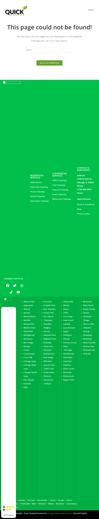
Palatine (67, 365)
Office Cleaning (59, 180)
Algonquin (28, 305)
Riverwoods (68, 376)
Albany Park (29, 302)
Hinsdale (47, 343)
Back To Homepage (49, 63)
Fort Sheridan (49, 309)
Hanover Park (49, 335)
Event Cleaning (59, 194)
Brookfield (28, 331)
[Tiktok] (11, 292)
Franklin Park (49, 305)
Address (81, 175)
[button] (88, 199)
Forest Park (48, 313)
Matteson (67, 335)
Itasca (66, 309)
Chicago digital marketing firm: (60, 513)
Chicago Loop (30, 361)
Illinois (66, 305)
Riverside (67, 372)
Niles (65, 346)
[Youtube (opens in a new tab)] (52, 2)
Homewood (48, 354)
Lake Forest (68, 320)
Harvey (46, 331)
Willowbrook (89, 350)
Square (86, 313)
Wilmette (47, 361)
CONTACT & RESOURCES (83, 169)
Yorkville (87, 354)
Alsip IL (27, 309)
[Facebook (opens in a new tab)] (47, 2)
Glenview (47, 320)
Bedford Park (30, 328)
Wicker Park (88, 346)
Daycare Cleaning (60, 190)
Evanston (47, 302)
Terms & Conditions (86, 204)
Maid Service (36, 182)
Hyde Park (48, 346)
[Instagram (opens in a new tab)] (49, 2)
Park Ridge (48, 358)
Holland (47, 384)
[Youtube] (18, 292)
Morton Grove (69, 343)
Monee (66, 339)
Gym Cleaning (58, 185)
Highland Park (49, 339)
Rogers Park (68, 380)
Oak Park (67, 361)
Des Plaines (29, 380)
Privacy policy (83, 214)
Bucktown (28, 339)
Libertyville (68, 302)
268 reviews (9, 515)
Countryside (29, 354)
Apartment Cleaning (39, 201)
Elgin (26, 387)
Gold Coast (49, 369)
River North (88, 305)
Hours (80, 193)
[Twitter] (14, 285)
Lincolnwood (69, 328)
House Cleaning (37, 192)
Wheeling (87, 335)
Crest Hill (28, 358)
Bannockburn (30, 317)
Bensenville (29, 324)
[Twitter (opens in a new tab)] (44, 2)
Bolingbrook (29, 335)
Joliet (65, 313)
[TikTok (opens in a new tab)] (55, 2)
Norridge (68, 350)
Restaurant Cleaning (61, 199)
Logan (66, 331)
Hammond (48, 380)
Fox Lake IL (48, 317)
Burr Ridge (28, 343)
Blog (79, 209)
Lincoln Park (49, 365)
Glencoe (47, 376)
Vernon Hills (88, 324)
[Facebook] (7, 285)
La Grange (67, 317)
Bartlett (27, 320)
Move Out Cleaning (39, 187)
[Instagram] (22, 285)
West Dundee (89, 343)
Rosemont (87, 302)
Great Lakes (48, 372)
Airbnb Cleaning (37, 196)
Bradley (27, 346)
